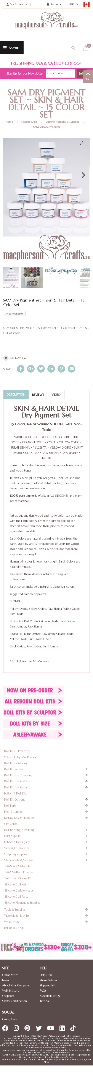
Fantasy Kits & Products (19, 818)
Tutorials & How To (16, 916)
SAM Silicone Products (46, 126)
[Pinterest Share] (61, 369)
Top (88, 79)
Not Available (14, 313)
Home (9, 121)
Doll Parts (10, 805)
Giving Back (9, 1019)
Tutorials (45, 1001)
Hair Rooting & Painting (19, 830)
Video (56, 395)
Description (16, 394)
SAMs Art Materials (17, 866)
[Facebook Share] (20, 369)
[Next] (83, 175)
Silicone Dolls (29, 121)
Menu (13, 47)
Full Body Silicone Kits (19, 878)
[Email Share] (71, 369)
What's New (11, 922)
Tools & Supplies (14, 909)
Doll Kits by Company (18, 775)
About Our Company (16, 985)
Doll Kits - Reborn (15, 763)
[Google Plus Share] (31, 369)
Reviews (38, 395)
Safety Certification (14, 1001)
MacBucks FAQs (50, 996)
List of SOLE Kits (14, 928)
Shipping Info (48, 985)
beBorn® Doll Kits (15, 793)
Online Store (10, 975)
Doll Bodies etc (14, 769)
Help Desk (46, 975)
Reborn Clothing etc (17, 842)
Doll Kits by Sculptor (17, 781)
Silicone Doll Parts (16, 896)
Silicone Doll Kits (15, 884)
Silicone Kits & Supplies (18, 860)
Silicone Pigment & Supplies (62, 121)
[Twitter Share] (41, 369)
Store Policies (48, 980)
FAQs (43, 990)
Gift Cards (10, 824)
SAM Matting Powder (19, 872)
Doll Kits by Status (15, 787)
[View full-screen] (83, 143)
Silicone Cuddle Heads (19, 890)
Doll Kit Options (14, 799)
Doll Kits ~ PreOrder (17, 751)
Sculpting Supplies (15, 854)
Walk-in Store (10, 990)
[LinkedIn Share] (51, 369)
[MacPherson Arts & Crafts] (46, 25)
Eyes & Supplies (14, 812)
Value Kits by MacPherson (20, 757)
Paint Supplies (12, 836)
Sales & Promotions (16, 848)
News (5, 980)
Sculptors (8, 996)
